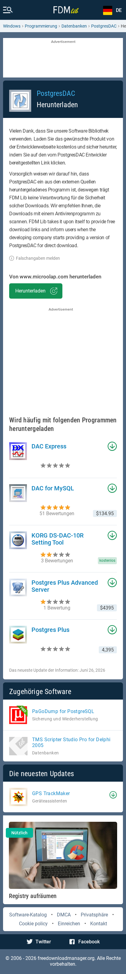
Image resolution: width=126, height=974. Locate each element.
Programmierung (41, 26)
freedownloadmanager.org (66, 958)
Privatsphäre (94, 915)
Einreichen (69, 924)
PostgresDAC (104, 26)
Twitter (43, 942)
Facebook (89, 942)
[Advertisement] (63, 58)
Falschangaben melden (38, 258)
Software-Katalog (28, 915)
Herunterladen (30, 291)
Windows (11, 26)
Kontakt (98, 924)
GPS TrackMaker (51, 793)
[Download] (113, 794)
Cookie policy (33, 924)
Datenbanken (74, 26)
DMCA (64, 915)
